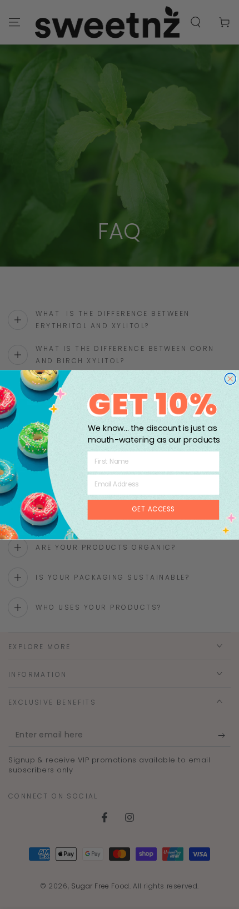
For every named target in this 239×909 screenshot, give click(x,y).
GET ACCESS (153, 509)
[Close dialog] (230, 378)
